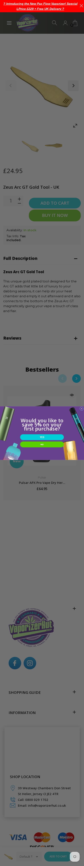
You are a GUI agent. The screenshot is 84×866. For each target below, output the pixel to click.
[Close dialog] (81, 408)
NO (42, 444)
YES (42, 437)
